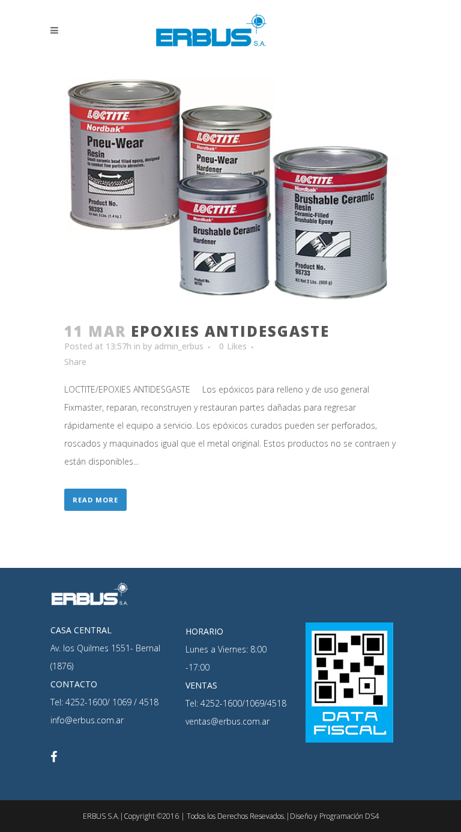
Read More (95, 499)
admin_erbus (178, 346)
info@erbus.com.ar (87, 720)
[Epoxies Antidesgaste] (230, 185)
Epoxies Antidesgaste (230, 331)
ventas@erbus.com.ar (227, 721)
